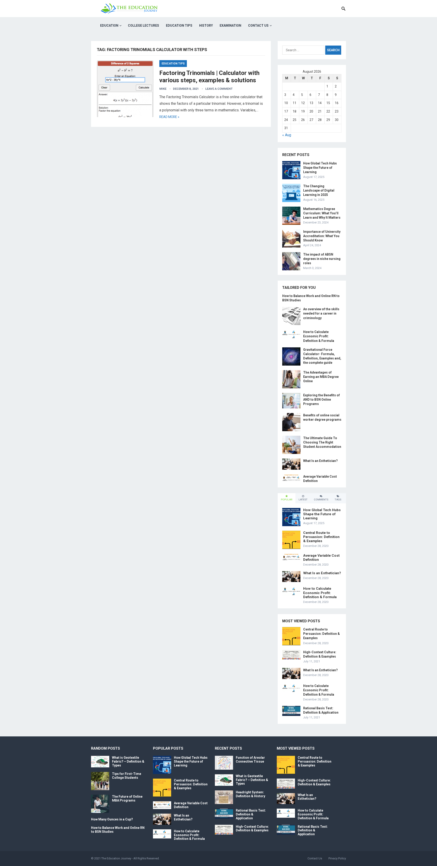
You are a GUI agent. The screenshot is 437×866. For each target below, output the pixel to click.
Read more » (169, 117)
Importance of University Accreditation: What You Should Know (321, 236)
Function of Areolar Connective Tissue (250, 759)
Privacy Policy (337, 858)
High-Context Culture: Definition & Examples (252, 828)
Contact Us (258, 25)
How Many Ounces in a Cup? (112, 819)
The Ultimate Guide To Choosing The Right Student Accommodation (322, 442)
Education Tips (179, 25)
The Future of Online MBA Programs (127, 798)
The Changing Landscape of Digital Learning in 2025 (318, 190)
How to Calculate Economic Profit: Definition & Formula (318, 336)
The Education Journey (116, 858)
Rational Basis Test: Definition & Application (251, 814)
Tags (338, 499)
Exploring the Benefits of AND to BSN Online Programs (321, 399)
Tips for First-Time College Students (126, 775)
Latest (303, 499)
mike (162, 88)
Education (109, 25)
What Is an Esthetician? (320, 461)
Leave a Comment (219, 88)
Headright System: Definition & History (250, 794)
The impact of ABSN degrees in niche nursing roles (321, 259)
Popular (286, 499)
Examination (230, 25)
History (206, 25)
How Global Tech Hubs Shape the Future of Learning (320, 167)
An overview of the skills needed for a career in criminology (321, 313)
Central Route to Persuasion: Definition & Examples (321, 537)
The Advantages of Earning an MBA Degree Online (321, 377)
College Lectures (143, 25)
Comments (321, 499)
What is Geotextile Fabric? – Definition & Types (128, 761)
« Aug (286, 135)
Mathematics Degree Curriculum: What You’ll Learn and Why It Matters (321, 213)
